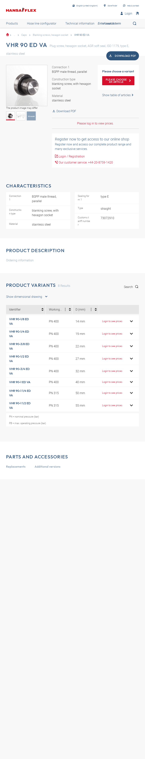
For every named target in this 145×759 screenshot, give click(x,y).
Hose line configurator (41, 23)
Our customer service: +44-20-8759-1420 (85, 162)
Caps (24, 35)
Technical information (79, 23)
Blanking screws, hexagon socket (50, 35)
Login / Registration (71, 156)
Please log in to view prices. (95, 123)
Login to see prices (112, 321)
